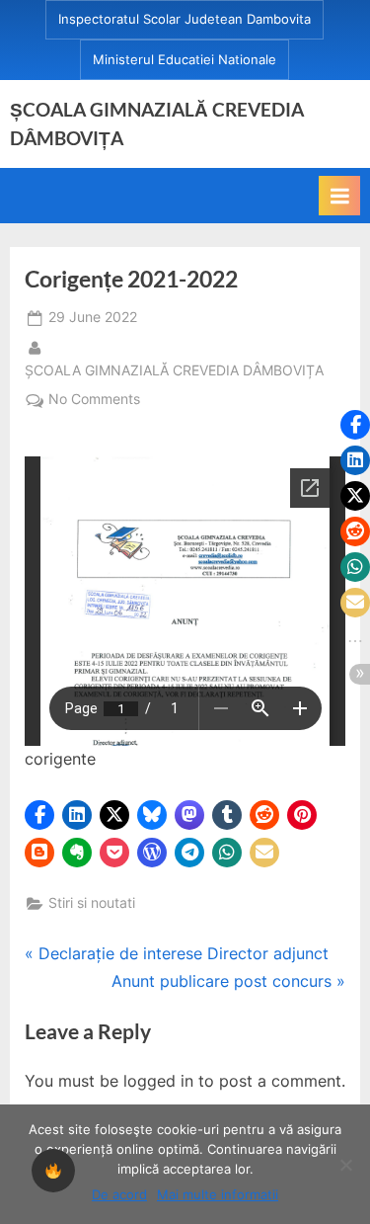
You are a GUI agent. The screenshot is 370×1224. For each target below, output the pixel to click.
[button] (39, 815)
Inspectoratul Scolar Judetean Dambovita (184, 19)
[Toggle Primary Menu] (339, 195)
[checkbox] (53, 1170)
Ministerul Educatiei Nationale (184, 59)
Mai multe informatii (217, 1194)
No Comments (94, 401)
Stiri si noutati (91, 903)
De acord (119, 1194)
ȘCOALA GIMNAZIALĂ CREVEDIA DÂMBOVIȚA (174, 370)
